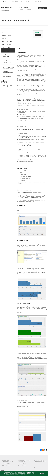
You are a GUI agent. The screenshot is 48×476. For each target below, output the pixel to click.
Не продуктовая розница (8, 60)
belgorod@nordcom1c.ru (17, 1)
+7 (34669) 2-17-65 (22, 463)
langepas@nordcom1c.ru (23, 465)
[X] (46, 450)
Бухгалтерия (5, 32)
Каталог (24, 15)
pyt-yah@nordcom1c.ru (39, 467)
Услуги (17, 15)
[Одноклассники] (43, 450)
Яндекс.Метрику (21, 472)
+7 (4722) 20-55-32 (23, 7)
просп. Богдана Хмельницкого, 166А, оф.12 (8, 461)
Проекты (32, 15)
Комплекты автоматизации (16, 23)
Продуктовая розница (7, 62)
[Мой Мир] (44, 450)
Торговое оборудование (7, 47)
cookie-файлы (29, 472)
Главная (3, 15)
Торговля (4, 38)
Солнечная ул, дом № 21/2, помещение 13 (24, 461)
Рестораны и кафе (7, 54)
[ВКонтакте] (41, 450)
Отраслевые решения (7, 44)
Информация (39, 15)
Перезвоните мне (42, 8)
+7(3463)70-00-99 (37, 464)
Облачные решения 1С (7, 30)
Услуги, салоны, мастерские (6, 57)
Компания (9, 15)
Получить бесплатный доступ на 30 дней (8, 86)
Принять (42, 473)
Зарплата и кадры (6, 35)
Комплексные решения (7, 41)
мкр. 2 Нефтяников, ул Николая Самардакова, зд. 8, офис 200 (40, 461)
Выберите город (8, 10)
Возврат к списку (23, 450)
